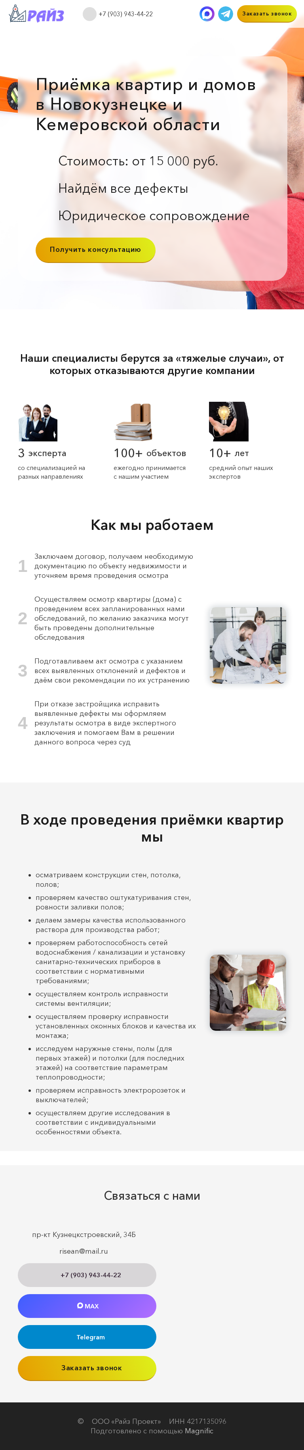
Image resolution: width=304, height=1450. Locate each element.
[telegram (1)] (225, 13)
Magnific (199, 1431)
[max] (207, 13)
